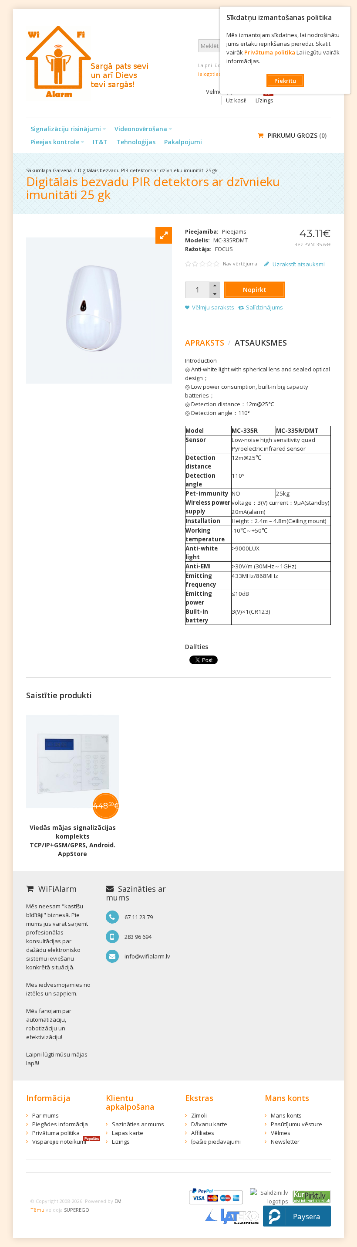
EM (118, 1201)
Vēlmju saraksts (213, 307)
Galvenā (62, 170)
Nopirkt (254, 289)
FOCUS (224, 249)
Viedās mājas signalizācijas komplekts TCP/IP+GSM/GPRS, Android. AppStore (73, 840)
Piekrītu (285, 81)
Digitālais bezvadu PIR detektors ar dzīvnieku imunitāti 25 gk (148, 170)
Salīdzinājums (264, 307)
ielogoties (209, 74)
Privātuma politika (269, 52)
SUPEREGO (76, 1209)
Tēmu (37, 1209)
